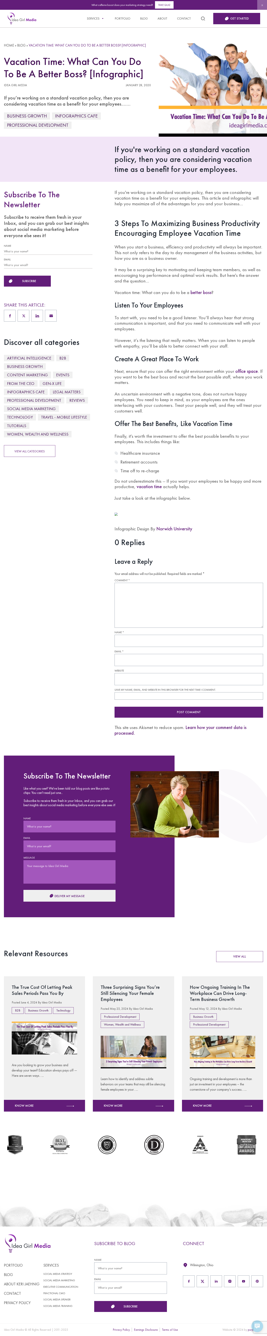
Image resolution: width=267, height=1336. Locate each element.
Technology (20, 417)
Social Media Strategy (57, 1274)
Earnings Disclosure (146, 1330)
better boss (201, 292)
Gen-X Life (52, 383)
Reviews (77, 400)
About (162, 18)
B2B (62, 358)
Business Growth (27, 116)
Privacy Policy (17, 1302)
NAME (7, 245)
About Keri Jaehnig (21, 1284)
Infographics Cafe (76, 116)
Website (119, 670)
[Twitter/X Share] (23, 316)
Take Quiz (164, 5)
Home (9, 45)
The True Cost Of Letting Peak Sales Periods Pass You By (42, 990)
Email (119, 651)
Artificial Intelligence (29, 358)
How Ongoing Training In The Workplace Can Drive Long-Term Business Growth (220, 993)
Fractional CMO (54, 1293)
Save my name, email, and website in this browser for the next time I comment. (165, 689)
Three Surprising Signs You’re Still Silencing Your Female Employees (130, 993)
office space (246, 371)
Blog (144, 18)
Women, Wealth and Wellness (37, 434)
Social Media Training (58, 1306)
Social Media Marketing (31, 408)
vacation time (149, 486)
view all (239, 956)
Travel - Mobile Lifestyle (64, 417)
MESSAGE (29, 857)
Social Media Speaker (57, 1299)
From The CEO (20, 383)
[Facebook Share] (10, 316)
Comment (122, 580)
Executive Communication (60, 1286)
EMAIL (7, 259)
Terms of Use (170, 1330)
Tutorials (16, 425)
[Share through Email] (51, 316)
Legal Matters (67, 392)
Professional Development (37, 125)
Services (93, 18)
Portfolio (122, 18)
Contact (184, 18)
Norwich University (174, 529)
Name (119, 632)
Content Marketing (27, 374)
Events (62, 374)
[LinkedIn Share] (37, 316)
